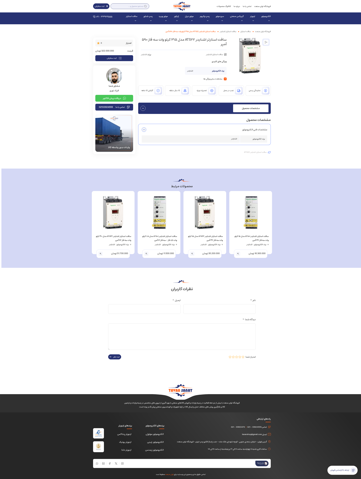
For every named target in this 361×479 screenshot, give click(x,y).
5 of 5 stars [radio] (230, 357)
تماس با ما (247, 6)
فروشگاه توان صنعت (262, 6)
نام (253, 300)
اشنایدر (144, 54)
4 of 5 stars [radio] (233, 357)
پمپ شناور (148, 16)
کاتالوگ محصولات (224, 6)
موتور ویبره (163, 16)
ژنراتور (176, 16)
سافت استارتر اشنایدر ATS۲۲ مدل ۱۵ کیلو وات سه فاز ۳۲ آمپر (205, 238)
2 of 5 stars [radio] (240, 357)
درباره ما (237, 6)
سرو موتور (220, 16)
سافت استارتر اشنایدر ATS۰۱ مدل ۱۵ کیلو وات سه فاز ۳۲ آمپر (252, 238)
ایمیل (176, 300)
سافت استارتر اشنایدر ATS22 (255, 152)
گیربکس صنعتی (237, 16)
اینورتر (252, 16)
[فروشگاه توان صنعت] (181, 6)
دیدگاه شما (249, 319)
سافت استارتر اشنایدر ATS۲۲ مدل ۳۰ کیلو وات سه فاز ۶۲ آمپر (113, 238)
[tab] (250, 108)
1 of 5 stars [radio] (243, 357)
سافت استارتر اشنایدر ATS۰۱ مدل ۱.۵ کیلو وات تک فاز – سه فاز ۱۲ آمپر (159, 238)
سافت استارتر (131, 16)
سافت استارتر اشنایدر (228, 31)
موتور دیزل (189, 16)
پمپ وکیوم (204, 16)
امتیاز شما (250, 357)
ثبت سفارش (112, 58)
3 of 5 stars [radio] (236, 357)
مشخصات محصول (251, 108)
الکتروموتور (266, 16)
